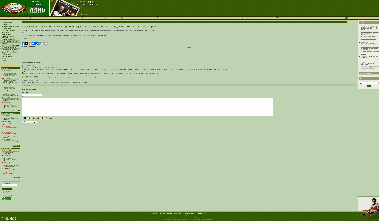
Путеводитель (178, 213)
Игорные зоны (161, 18)
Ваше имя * (25, 92)
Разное (4, 60)
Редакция (5, 65)
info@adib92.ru (198, 218)
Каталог (169, 213)
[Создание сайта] (9, 218)
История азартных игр (9, 39)
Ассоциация (86, 18)
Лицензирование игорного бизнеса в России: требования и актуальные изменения (370, 53)
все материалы (352, 22)
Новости (5, 24)
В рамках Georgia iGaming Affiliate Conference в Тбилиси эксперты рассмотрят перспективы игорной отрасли (369, 28)
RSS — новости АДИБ (7, 192)
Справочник (201, 18)
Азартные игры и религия (10, 53)
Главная (48, 18)
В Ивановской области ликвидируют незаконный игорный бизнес (370, 67)
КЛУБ (277, 18)
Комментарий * (26, 97)
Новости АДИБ (6, 28)
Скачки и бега (6, 54)
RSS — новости (6, 191)
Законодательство (190, 213)
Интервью (5, 32)
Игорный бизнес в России (10, 26)
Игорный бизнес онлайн (10, 41)
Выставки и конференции (10, 45)
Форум (312, 18)
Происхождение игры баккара (368, 59)
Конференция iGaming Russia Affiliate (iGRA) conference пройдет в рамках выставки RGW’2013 (370, 48)
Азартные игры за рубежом (8, 37)
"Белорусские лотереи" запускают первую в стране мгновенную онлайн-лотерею (369, 63)
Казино (4, 43)
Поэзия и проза (7, 56)
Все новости (16, 110)
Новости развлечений (9, 47)
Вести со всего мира (8, 30)
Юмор (4, 58)
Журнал (123, 18)
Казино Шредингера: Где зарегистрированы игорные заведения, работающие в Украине (369, 43)
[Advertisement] (45, 53)
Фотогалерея (240, 18)
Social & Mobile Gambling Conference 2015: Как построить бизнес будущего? (370, 33)
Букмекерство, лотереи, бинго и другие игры (9, 50)
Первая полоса (7, 22)
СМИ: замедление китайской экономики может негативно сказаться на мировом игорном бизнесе (368, 38)
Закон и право (6, 34)
